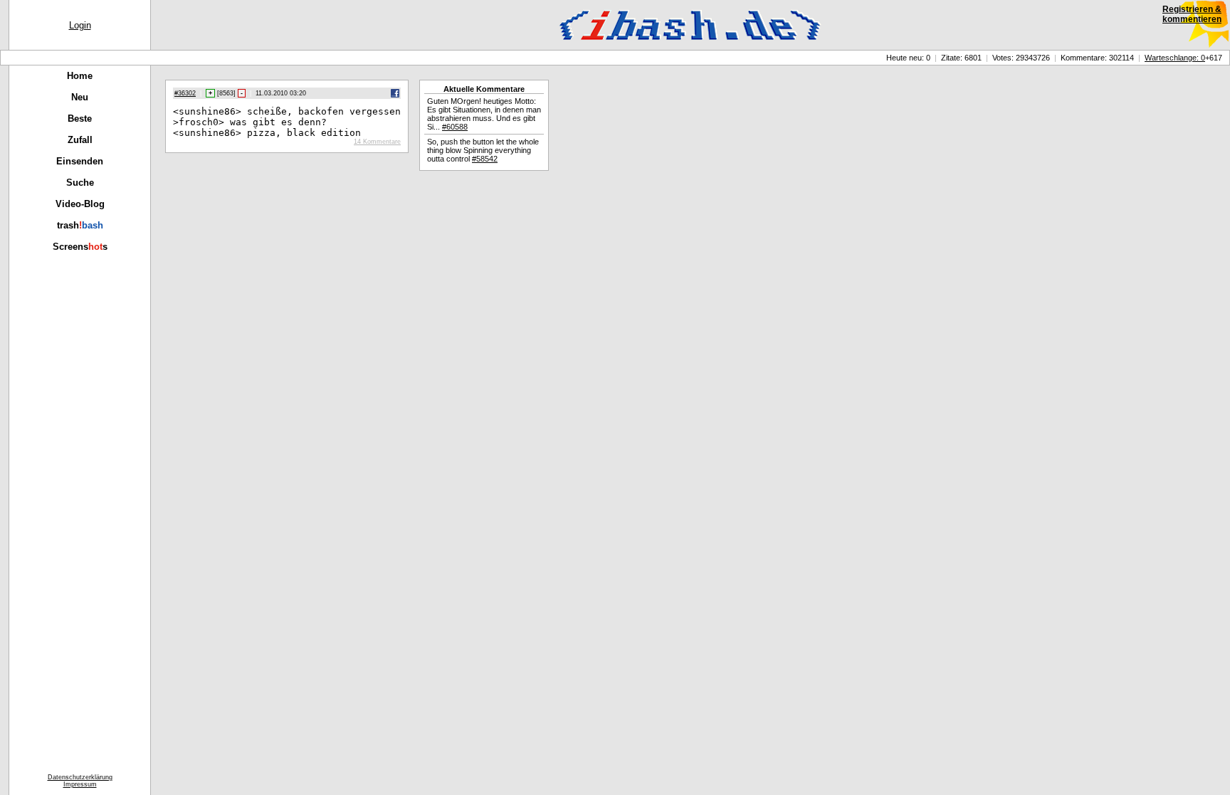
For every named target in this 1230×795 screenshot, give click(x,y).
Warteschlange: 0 (1175, 57)
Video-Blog (80, 204)
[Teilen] (395, 95)
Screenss (80, 246)
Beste (80, 118)
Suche (80, 182)
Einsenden (79, 161)
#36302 (185, 93)
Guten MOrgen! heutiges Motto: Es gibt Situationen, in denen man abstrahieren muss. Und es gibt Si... (484, 114)
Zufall (80, 140)
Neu (79, 97)
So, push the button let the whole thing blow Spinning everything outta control (483, 150)
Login (80, 25)
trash (80, 225)
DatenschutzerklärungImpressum (80, 781)
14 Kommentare (377, 141)
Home (80, 75)
